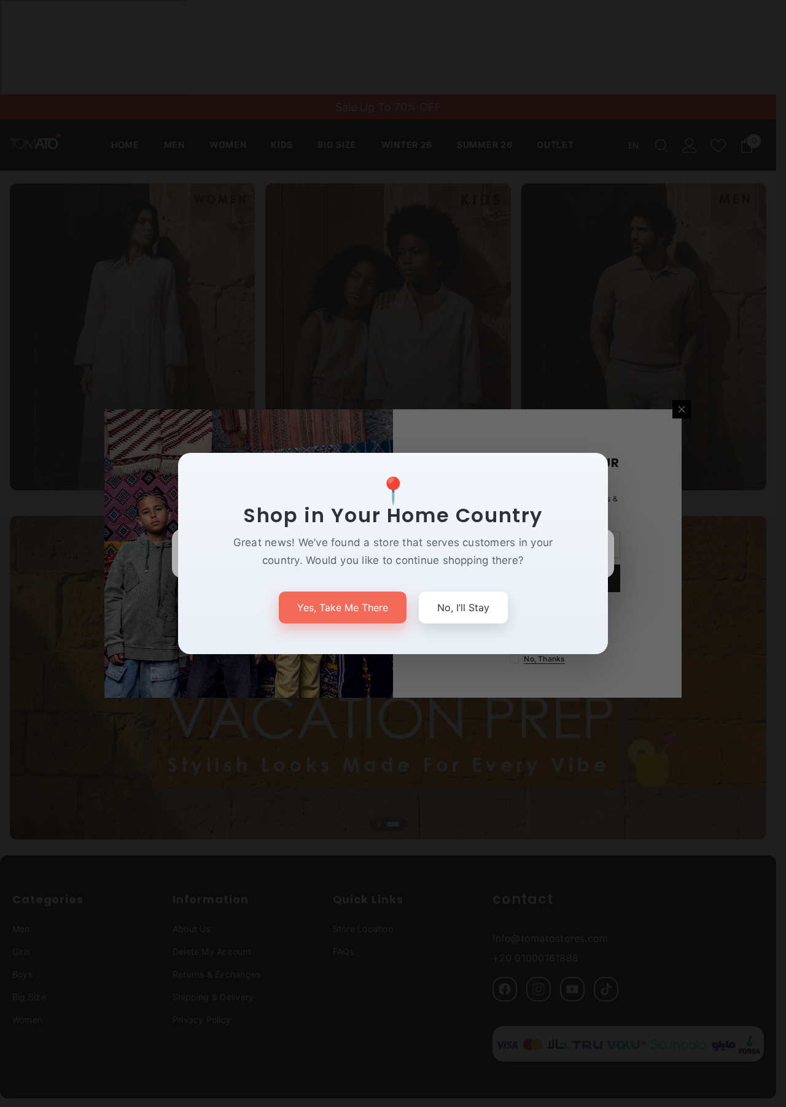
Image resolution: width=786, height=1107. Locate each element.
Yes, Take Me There (342, 607)
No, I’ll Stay (463, 607)
